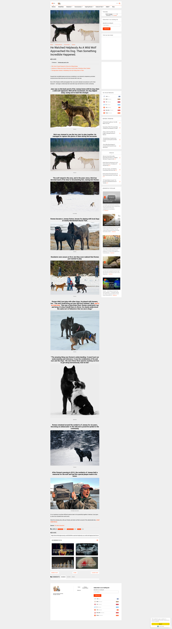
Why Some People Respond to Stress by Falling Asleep (64, 66)
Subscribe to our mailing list (108, 23)
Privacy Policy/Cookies (85, 588)
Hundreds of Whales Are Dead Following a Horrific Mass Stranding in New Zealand (70, 68)
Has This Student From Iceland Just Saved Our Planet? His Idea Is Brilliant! (62, 565)
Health (107, 6)
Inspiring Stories (88, 6)
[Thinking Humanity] (59, 4)
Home (54, 6)
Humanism (68, 6)
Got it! (160, 624)
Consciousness (78, 6)
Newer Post (54, 572)
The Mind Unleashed (59, 525)
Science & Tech (99, 6)
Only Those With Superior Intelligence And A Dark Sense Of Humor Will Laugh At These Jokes (62, 551)
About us (79, 590)
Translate (115, 15)
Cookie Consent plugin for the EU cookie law (160, 626)
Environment (67, 44)
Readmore (106, 210)
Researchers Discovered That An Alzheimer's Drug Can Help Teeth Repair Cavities (85, 551)
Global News (61, 6)
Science (73, 44)
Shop (113, 6)
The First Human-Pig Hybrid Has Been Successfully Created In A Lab (86, 565)
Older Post (95, 572)
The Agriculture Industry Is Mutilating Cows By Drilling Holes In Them (67, 70)
